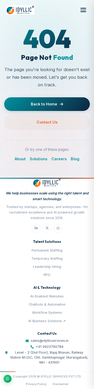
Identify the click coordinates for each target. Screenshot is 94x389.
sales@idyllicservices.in (49, 341)
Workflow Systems (47, 313)
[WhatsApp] (58, 228)
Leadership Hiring (47, 267)
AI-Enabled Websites (47, 296)
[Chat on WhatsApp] (7, 379)
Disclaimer (60, 384)
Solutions (38, 159)
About (20, 159)
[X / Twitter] (47, 228)
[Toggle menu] (83, 10)
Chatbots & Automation (47, 304)
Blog (75, 159)
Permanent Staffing (47, 250)
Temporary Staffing (47, 258)
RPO (47, 275)
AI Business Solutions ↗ (47, 321)
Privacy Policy (36, 384)
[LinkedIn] (36, 228)
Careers (59, 159)
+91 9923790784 (49, 347)
